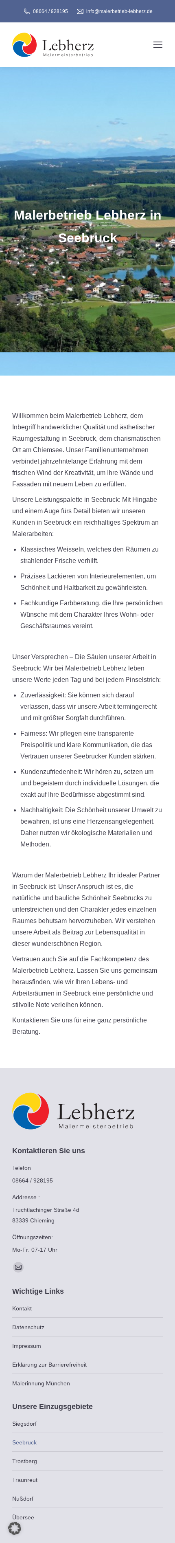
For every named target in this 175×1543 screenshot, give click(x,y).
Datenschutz (28, 1327)
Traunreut (24, 1480)
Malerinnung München (41, 1383)
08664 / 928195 (50, 11)
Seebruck (24, 1442)
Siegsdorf (24, 1423)
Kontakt (22, 1308)
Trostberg (24, 1461)
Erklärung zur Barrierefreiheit (49, 1364)
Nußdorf (22, 1498)
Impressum (26, 1346)
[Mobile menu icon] (158, 45)
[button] (14, 1528)
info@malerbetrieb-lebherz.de (119, 11)
